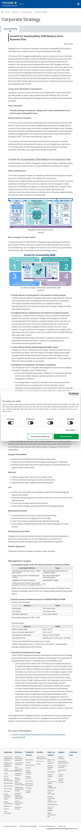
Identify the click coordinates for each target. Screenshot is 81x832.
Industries (8, 752)
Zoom (39, 232)
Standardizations (52, 804)
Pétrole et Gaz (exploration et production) (8, 758)
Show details (70, 430)
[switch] (30, 422)
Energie (6, 776)
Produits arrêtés (28, 791)
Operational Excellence (18, 774)
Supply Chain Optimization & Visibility (19, 789)
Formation (29, 788)
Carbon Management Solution (19, 802)
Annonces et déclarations (29, 784)
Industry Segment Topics (50, 767)
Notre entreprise (26, 12)
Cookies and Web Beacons (47, 826)
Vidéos (39, 764)
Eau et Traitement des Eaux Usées (7, 796)
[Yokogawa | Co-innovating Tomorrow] (9, 4)
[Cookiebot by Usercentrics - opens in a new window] (70, 393)
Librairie (40, 752)
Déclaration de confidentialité (28, 826)
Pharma (6, 809)
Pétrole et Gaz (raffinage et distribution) (8, 764)
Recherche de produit (62, 766)
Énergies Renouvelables (8, 779)
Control (28, 762)
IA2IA (49, 779)
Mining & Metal (8, 783)
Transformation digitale (52, 782)
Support (61, 752)
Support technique (61, 757)
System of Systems (50, 775)
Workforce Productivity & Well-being (19, 758)
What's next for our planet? (51, 761)
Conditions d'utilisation (10, 826)
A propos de (15, 12)
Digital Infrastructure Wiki (51, 814)
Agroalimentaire (9, 786)
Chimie (6, 773)
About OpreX (51, 772)
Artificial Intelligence (51, 787)
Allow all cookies (66, 436)
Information (29, 760)
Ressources (40, 761)
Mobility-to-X (8, 806)
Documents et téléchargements (42, 757)
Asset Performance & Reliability (19, 769)
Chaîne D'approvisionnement (10, 770)
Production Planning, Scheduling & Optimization (19, 795)
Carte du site (62, 826)
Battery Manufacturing (8, 802)
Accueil (7, 12)
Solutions (18, 752)
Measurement (30, 765)
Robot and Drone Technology (51, 792)
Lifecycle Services (28, 777)
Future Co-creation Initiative (50, 808)
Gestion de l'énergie (18, 808)
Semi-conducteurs (7, 812)
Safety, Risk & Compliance (19, 763)
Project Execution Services (29, 772)
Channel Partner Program (61, 780)
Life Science (29, 781)
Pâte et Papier (8, 788)
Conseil (28, 768)
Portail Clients (62, 770)
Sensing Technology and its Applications (51, 799)
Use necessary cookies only (40, 436)
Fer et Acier (7, 791)
